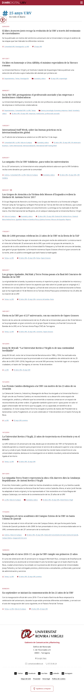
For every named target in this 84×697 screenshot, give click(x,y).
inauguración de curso (20, 538)
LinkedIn (56, 673)
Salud (70, 110)
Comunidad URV (9, 47)
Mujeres (68, 219)
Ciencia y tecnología (47, 110)
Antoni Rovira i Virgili (66, 500)
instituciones (40, 114)
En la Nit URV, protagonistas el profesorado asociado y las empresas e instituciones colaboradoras (38, 96)
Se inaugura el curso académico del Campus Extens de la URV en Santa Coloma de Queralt (38, 517)
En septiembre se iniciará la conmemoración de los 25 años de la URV (37, 592)
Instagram (68, 673)
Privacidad (36, 679)
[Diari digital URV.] (11, 2)
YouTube (44, 673)
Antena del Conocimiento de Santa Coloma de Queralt (61, 535)
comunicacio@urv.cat (35, 664)
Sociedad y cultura (40, 78)
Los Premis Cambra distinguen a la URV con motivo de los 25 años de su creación (39, 387)
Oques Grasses (46, 258)
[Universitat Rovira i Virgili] (42, 634)
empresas (32, 114)
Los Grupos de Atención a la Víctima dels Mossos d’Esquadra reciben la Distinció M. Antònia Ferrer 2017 (39, 195)
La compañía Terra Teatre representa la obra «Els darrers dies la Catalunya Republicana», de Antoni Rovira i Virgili (41, 479)
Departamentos (9, 78)
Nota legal (46, 679)
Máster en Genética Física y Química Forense (36, 219)
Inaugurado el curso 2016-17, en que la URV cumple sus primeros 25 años (40, 554)
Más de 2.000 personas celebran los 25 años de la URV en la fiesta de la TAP (40, 235)
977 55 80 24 (52, 664)
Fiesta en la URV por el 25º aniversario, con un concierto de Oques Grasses (40, 315)
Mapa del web (26, 679)
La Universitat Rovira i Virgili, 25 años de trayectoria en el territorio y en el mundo (41, 438)
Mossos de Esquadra (58, 219)
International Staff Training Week (46, 146)
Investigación (19, 47)
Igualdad (19, 219)
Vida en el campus (26, 143)
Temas (17, 78)
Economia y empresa (60, 110)
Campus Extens (7, 538)
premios (25, 420)
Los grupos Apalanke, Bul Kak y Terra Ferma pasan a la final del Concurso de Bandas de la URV (41, 275)
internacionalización (29, 146)
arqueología (63, 78)
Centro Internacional (15, 146)
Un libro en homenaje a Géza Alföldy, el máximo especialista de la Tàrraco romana (40, 64)
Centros (6, 175)
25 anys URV (38, 47)
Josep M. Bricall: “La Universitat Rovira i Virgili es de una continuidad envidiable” (38, 349)
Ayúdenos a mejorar (43, 689)
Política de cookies (58, 679)
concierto (39, 332)
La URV (27, 47)
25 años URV (16, 114)
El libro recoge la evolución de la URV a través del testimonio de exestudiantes (41, 32)
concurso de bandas (42, 299)
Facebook (31, 673)
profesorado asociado (52, 114)
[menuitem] (26, 679)
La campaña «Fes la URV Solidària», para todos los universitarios (35, 161)
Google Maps (41, 658)
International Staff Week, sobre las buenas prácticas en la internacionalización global (31, 131)
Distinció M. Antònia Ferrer (63, 216)
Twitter (20, 673)
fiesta (38, 258)
